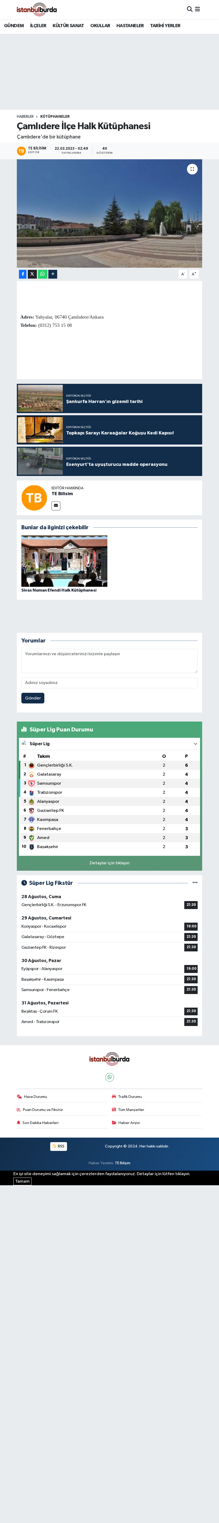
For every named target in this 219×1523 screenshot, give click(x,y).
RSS (60, 1146)
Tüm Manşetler (131, 1110)
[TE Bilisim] (34, 497)
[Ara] (190, 9)
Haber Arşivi (129, 1123)
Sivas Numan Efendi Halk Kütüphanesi (58, 590)
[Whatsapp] (109, 1077)
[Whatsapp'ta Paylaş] (42, 274)
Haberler (25, 117)
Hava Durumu (35, 1097)
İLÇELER (38, 25)
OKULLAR (100, 25)
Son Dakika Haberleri (40, 1123)
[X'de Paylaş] (32, 274)
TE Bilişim (122, 1163)
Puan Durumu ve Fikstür (43, 1110)
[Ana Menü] (197, 9)
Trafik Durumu (130, 1097)
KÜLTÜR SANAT (68, 25)
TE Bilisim (62, 493)
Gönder (33, 698)
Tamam (22, 1181)
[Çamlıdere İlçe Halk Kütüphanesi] (109, 213)
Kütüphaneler (55, 117)
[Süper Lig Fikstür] (195, 883)
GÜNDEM (14, 25)
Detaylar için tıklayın (110, 863)
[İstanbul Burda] (37, 9)
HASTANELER (130, 25)
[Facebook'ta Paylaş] (22, 274)
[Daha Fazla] (52, 274)
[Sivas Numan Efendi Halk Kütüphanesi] (64, 561)
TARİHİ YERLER (165, 25)
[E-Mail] (56, 506)
